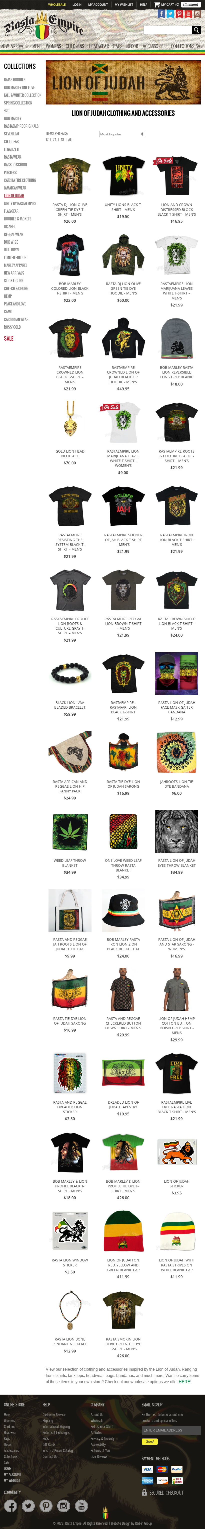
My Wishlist (124, 4)
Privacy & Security (102, 1439)
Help (143, 4)
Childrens (9, 1427)
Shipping (48, 1421)
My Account (98, 4)
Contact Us (50, 1457)
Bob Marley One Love (19, 87)
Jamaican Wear (15, 188)
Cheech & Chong (16, 288)
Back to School (16, 165)
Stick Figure (13, 281)
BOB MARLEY (13, 118)
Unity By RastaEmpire (20, 203)
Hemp (8, 296)
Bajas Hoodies (15, 80)
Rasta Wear (12, 157)
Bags (117, 46)
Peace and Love (15, 304)
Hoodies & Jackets (18, 219)
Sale (200, 46)
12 (47, 139)
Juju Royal (12, 250)
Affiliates (96, 1433)
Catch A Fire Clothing (20, 180)
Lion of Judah (14, 195)
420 (6, 110)
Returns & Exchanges (56, 1433)
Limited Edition (15, 257)
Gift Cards (49, 1445)
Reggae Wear (13, 234)
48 (62, 139)
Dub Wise (11, 242)
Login (77, 4)
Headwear (10, 1433)
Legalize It (12, 149)
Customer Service (54, 1415)
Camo (8, 311)
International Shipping (56, 1427)
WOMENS (53, 46)
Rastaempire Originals (21, 126)
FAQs (46, 1439)
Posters (10, 172)
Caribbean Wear (16, 319)
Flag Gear (11, 211)
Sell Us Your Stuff (102, 1427)
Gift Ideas (11, 141)
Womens (9, 1421)
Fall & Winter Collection (23, 95)
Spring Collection (18, 103)
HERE (184, 1382)
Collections (182, 46)
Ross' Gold (12, 327)
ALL (70, 139)
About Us (97, 1415)
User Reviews (99, 1457)
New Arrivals (15, 46)
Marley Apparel (15, 265)
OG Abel (9, 226)
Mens (37, 46)
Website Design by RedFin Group (131, 1524)
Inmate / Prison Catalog (58, 1451)
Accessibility (98, 1445)
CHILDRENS (75, 46)
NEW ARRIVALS (14, 273)
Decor (132, 46)
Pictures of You (100, 1451)
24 (54, 139)
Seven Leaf (12, 134)
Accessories (154, 46)
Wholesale (57, 4)
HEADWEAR (99, 46)
